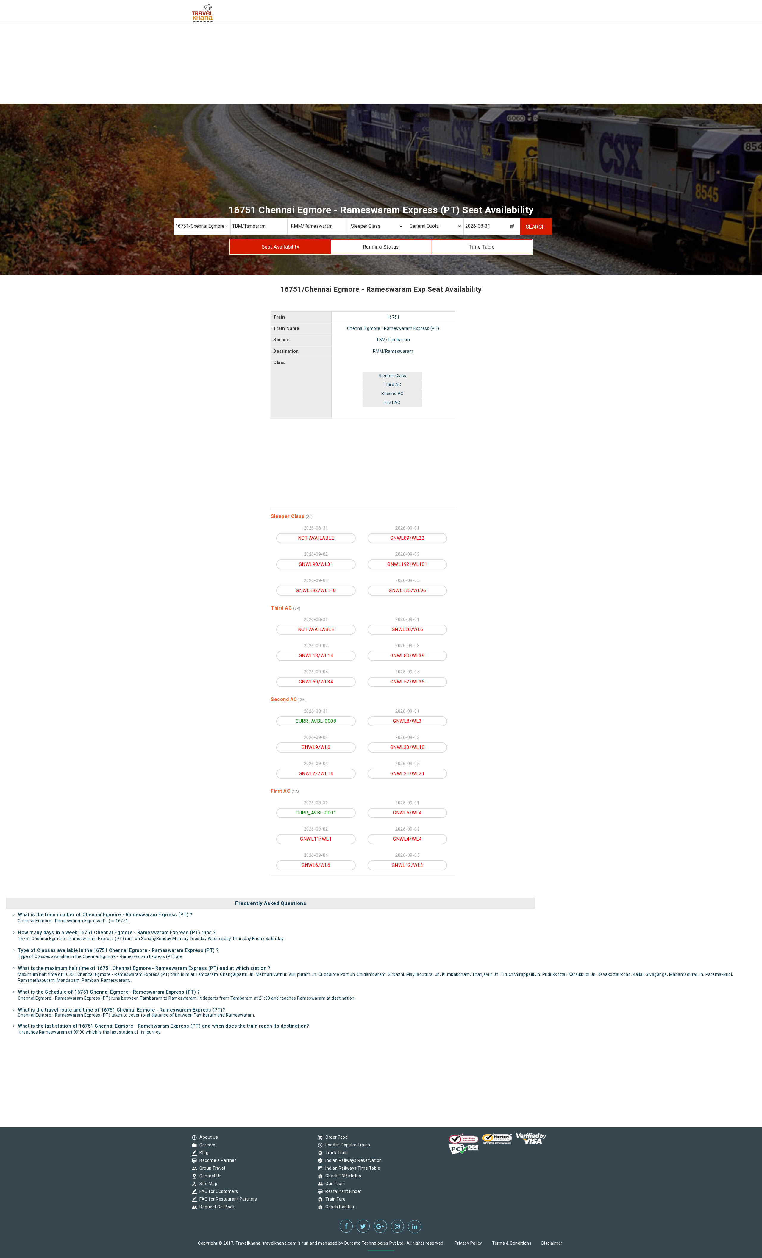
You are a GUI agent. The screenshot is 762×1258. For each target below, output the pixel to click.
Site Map (206, 1183)
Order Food (335, 1137)
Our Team (333, 1183)
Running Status (381, 247)
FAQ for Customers (217, 1191)
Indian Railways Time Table (351, 1168)
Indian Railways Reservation (352, 1160)
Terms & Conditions (511, 1243)
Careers (206, 1144)
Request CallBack (215, 1206)
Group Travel (210, 1168)
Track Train (335, 1152)
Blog (202, 1152)
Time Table (482, 247)
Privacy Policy (468, 1243)
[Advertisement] (178, 41)
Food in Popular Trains (346, 1144)
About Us (207, 1137)
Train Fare (334, 1199)
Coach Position (338, 1206)
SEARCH (536, 227)
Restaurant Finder (342, 1191)
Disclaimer (552, 1243)
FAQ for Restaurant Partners (226, 1199)
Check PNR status (341, 1175)
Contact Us (208, 1175)
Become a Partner (216, 1160)
